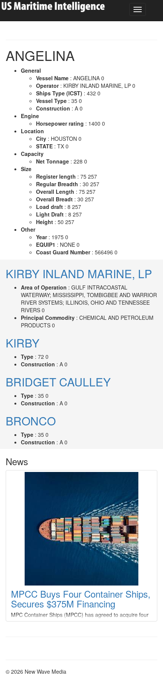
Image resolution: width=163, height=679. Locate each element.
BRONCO (31, 421)
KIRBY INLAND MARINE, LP (79, 273)
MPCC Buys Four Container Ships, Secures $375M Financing (80, 598)
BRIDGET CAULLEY (58, 382)
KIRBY (22, 343)
